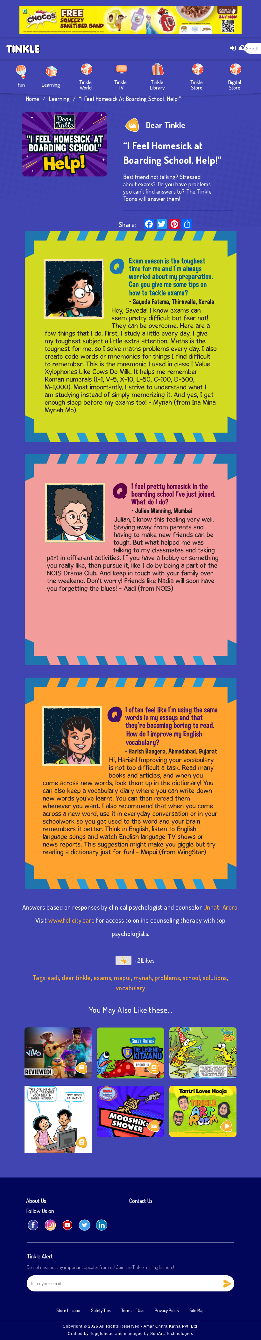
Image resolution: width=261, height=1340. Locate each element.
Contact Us (140, 1201)
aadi (53, 977)
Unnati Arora (220, 907)
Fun (21, 84)
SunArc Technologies (171, 1334)
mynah (143, 977)
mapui (122, 977)
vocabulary (130, 988)
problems (167, 977)
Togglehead (102, 1334)
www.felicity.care (71, 920)
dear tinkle (76, 977)
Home (32, 98)
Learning (50, 84)
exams (102, 977)
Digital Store (234, 84)
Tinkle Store (196, 84)
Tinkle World (85, 84)
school (191, 977)
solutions (215, 977)
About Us (36, 1201)
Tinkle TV (120, 84)
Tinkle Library (157, 84)
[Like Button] (123, 960)
